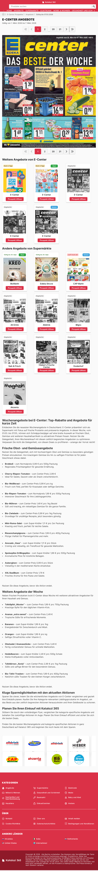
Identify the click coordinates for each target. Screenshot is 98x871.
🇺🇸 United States (9, 843)
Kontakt (9, 819)
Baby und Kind (74, 797)
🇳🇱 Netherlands (71, 839)
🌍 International (40, 843)
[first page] (26, 29)
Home (9, 10)
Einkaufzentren (43, 803)
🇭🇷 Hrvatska (7, 839)
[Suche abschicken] (94, 6)
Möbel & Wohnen (61, 10)
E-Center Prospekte (15, 14)
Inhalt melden (74, 819)
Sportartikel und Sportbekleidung (12, 798)
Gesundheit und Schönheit (48, 793)
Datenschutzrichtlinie (46, 824)
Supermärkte (32, 10)
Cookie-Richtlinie (13, 824)
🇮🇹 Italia (36, 839)
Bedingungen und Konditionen (81, 824)
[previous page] (31, 29)
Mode (70, 793)
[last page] (72, 29)
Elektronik (45, 10)
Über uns (41, 819)
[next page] (66, 29)
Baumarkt (41, 797)
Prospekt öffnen (15, 199)
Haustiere (10, 803)
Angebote (18, 10)
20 (53, 29)
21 (60, 29)
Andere (71, 803)
